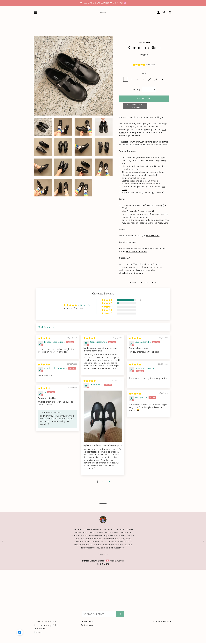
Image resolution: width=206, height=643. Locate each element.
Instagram (89, 625)
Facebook (89, 621)
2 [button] (102, 481)
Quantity (136, 89)
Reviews (37, 632)
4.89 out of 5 (84, 305)
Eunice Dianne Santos (94, 560)
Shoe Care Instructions (45, 621)
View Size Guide (129, 211)
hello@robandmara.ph (132, 273)
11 (162, 79)
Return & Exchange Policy (46, 625)
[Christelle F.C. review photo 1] (103, 416)
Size (144, 73)
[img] (44, 338)
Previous (2, 541)
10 (156, 79)
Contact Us (39, 628)
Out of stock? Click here (135, 106)
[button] (139, 64)
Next (204, 541)
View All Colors (152, 235)
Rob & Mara (103, 563)
